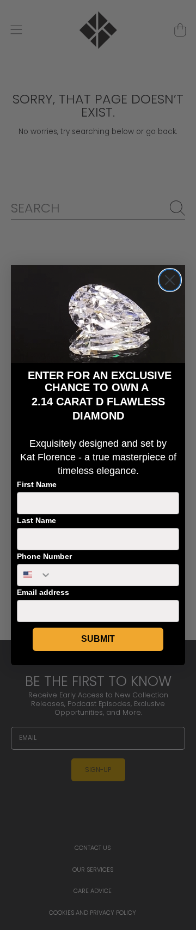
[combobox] (34, 575)
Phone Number (44, 556)
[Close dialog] (170, 280)
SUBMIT (98, 638)
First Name (37, 484)
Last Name (36, 520)
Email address (43, 592)
